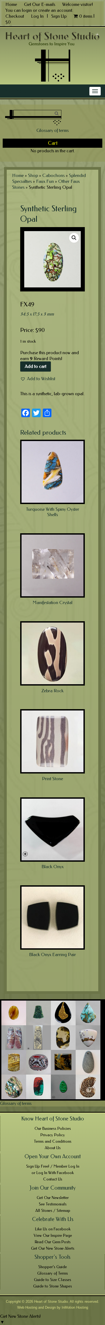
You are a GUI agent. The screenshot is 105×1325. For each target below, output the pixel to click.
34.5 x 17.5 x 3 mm (37, 314)
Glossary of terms (52, 130)
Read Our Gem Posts (53, 1241)
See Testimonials (52, 1204)
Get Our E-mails (39, 4)
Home (11, 4)
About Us (53, 1147)
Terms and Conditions (52, 1141)
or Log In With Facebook (53, 1172)
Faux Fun (45, 181)
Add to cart (35, 366)
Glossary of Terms (52, 1273)
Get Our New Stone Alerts (52, 1248)
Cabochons (53, 175)
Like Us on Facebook (53, 1229)
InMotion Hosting (75, 1307)
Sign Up (58, 16)
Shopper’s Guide (52, 1266)
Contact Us (52, 1179)
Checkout (14, 16)
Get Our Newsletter (53, 1197)
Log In (38, 16)
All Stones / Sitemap (52, 1210)
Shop (33, 175)
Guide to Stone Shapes (52, 1286)
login (27, 10)
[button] (37, 379)
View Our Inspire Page (53, 1235)
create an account (55, 10)
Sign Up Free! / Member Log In (52, 1166)
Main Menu (15, 91)
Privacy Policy (52, 1134)
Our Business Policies (52, 1128)
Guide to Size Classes (52, 1279)
